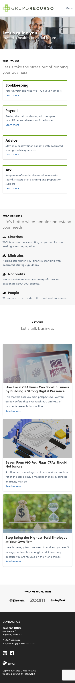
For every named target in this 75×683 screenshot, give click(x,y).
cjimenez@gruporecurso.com (20, 643)
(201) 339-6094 (12, 640)
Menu (69, 8)
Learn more (24, 95)
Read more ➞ (37, 411)
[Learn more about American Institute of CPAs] (9, 663)
